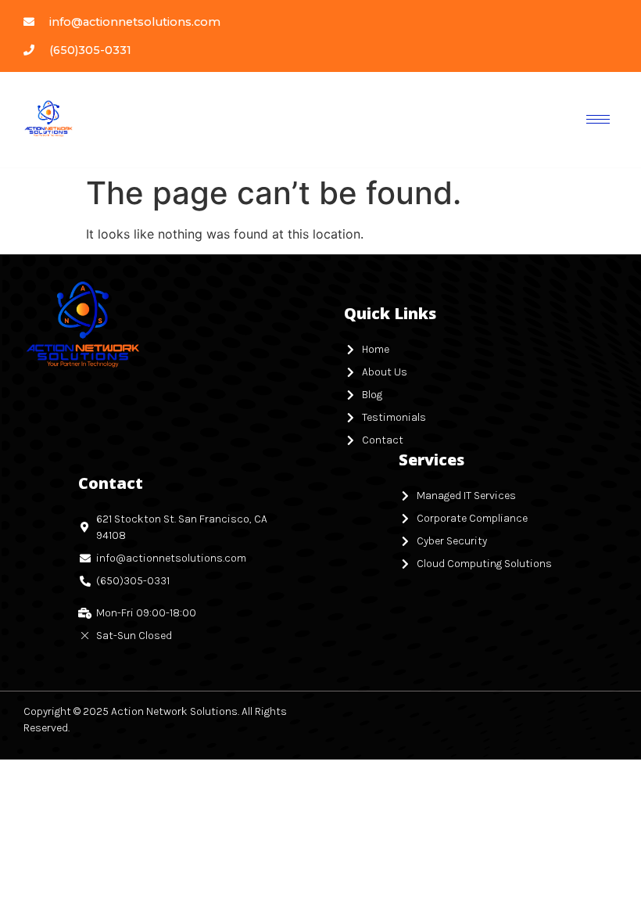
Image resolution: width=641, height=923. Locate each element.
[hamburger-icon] (598, 119)
